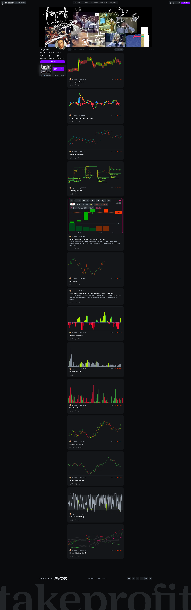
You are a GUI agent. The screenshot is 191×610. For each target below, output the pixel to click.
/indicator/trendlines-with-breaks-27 (95, 142)
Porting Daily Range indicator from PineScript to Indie (95, 224)
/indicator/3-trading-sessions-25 (95, 178)
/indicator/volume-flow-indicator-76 (95, 468)
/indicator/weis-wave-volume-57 (95, 396)
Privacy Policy (102, 578)
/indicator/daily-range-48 (95, 269)
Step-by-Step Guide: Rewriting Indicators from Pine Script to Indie (95, 296)
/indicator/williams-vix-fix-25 (95, 359)
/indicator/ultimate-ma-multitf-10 (95, 432)
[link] (20, 3)
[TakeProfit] (7, 3)
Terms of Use (92, 578)
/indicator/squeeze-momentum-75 (95, 323)
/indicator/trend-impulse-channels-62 (95, 70)
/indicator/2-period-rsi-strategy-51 (95, 505)
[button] (78, 3)
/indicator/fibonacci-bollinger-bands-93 (95, 541)
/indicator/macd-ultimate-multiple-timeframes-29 (95, 106)
